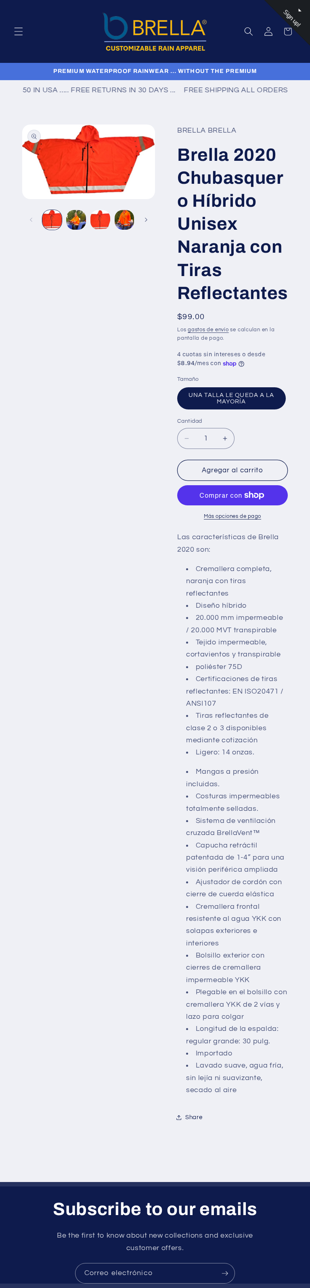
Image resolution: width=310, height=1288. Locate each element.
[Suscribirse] (225, 1273)
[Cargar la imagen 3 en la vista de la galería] (100, 220)
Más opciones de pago (232, 516)
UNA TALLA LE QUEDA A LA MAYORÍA (231, 398)
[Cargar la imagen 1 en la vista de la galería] (52, 220)
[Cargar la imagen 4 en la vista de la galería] (124, 220)
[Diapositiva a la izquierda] (31, 220)
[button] (18, 31)
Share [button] (193, 1117)
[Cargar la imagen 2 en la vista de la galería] (76, 220)
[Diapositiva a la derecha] (146, 220)
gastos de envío (208, 329)
